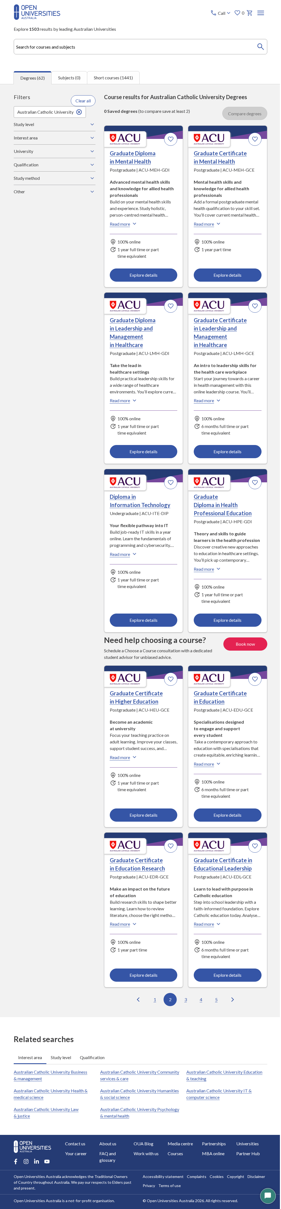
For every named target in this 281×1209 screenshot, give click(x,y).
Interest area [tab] (30, 1063)
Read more (118, 223)
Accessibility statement (161, 1182)
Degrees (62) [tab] (32, 77)
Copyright (233, 1182)
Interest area (26, 137)
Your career (76, 1159)
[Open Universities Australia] (37, 18)
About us (107, 1149)
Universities (244, 1149)
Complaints (194, 1182)
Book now (241, 650)
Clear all (81, 100)
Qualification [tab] (92, 1063)
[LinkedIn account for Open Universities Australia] (36, 1167)
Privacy (147, 1191)
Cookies (215, 1182)
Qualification (26, 164)
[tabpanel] (140, 550)
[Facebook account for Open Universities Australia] (15, 1167)
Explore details (141, 274)
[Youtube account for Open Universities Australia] (47, 1167)
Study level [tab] (61, 1063)
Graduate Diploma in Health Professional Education (220, 504)
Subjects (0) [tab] (69, 77)
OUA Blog (142, 1149)
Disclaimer (254, 1182)
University (23, 151)
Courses (173, 1159)
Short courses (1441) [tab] (113, 77)
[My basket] (249, 12)
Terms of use (167, 1191)
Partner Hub (245, 1159)
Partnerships (211, 1149)
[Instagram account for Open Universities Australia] (26, 1167)
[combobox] (140, 46)
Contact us (75, 1149)
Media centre (178, 1149)
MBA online (210, 1159)
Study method (27, 178)
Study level (24, 124)
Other (19, 191)
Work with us (144, 1159)
